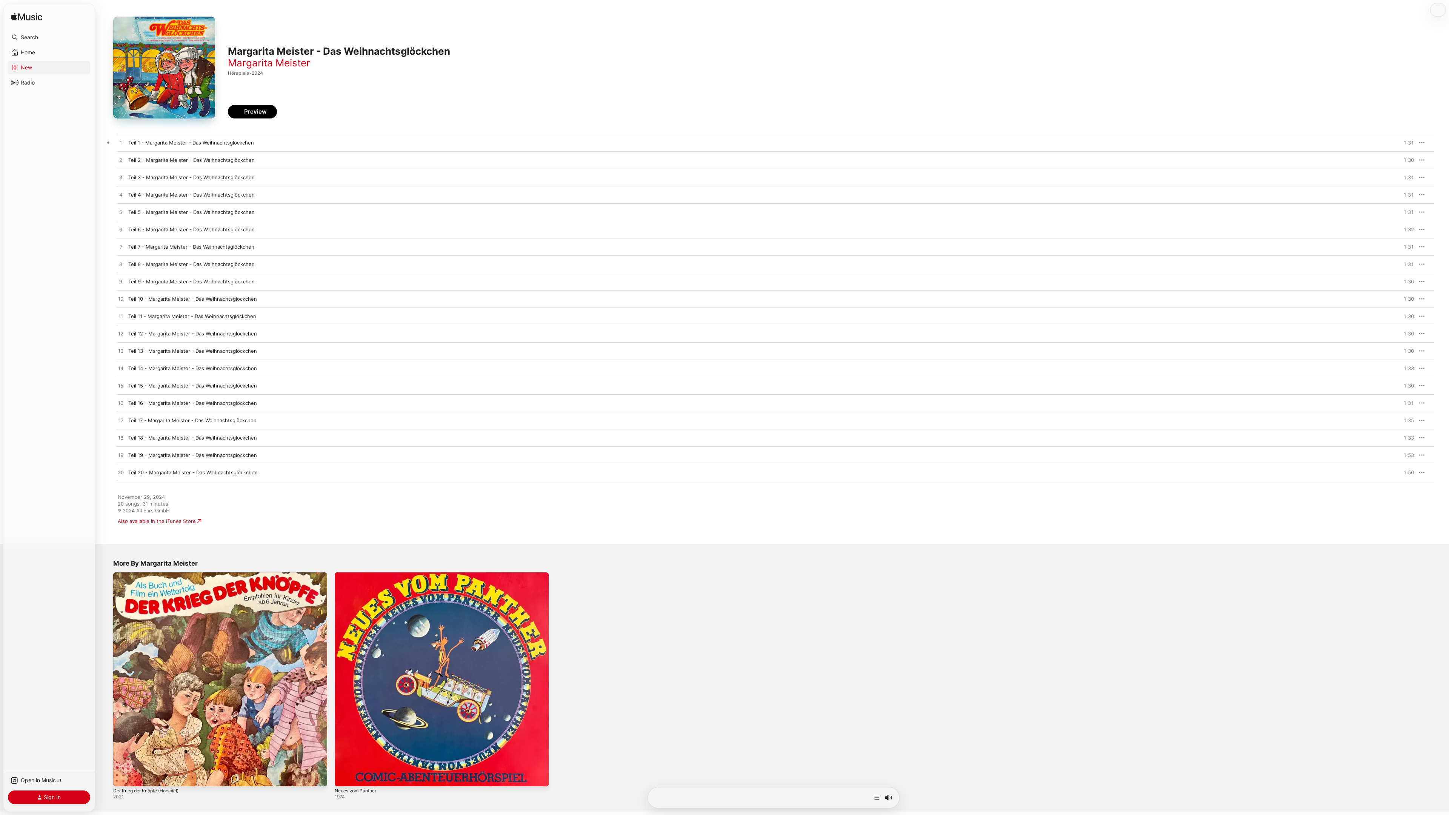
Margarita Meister (269, 63)
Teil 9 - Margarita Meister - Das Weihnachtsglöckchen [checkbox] (191, 281)
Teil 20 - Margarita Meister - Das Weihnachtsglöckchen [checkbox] (193, 472)
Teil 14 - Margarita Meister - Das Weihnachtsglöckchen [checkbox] (192, 368)
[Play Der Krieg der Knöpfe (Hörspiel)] (122, 777)
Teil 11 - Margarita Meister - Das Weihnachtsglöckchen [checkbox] (192, 316)
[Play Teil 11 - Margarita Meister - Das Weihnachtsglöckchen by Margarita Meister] (120, 316)
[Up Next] (876, 797)
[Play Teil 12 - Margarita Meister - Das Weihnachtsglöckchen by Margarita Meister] (120, 334)
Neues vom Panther (358, 575)
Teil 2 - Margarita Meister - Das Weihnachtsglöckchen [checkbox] (191, 160)
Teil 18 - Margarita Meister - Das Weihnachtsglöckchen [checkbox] (192, 438)
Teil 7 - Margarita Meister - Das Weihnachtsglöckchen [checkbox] (191, 247)
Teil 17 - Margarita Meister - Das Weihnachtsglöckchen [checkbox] (192, 420)
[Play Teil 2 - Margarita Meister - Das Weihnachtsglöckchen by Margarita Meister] (120, 160)
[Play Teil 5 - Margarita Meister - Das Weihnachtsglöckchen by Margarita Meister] (120, 212)
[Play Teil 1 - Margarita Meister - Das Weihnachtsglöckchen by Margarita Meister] (120, 143)
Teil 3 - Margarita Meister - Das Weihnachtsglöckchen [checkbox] (191, 177)
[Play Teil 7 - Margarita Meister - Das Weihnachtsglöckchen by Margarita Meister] (120, 247)
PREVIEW (1405, 142)
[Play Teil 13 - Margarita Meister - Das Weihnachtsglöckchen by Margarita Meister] (120, 351)
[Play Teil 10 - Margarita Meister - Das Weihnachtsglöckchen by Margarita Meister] (120, 299)
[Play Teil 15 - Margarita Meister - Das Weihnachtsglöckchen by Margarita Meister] (120, 386)
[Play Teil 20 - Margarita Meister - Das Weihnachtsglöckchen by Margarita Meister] (120, 472)
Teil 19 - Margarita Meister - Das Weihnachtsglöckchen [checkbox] (192, 455)
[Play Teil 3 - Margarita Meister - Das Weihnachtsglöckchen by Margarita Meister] (120, 177)
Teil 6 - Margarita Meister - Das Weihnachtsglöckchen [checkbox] (191, 229)
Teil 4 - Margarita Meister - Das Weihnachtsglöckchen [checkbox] (191, 195)
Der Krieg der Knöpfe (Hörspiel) (150, 575)
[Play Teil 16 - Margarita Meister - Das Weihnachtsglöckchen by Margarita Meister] (120, 403)
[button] (49, 37)
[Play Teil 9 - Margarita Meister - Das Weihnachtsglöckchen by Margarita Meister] (120, 281)
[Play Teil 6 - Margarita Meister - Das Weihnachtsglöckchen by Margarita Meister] (120, 229)
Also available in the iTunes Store (157, 521)
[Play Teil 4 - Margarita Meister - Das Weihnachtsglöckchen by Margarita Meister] (120, 195)
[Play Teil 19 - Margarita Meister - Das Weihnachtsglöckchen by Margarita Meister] (120, 455)
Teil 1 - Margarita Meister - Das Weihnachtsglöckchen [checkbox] (191, 143)
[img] (26, 17)
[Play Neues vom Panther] (344, 777)
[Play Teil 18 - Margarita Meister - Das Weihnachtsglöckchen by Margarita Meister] (120, 438)
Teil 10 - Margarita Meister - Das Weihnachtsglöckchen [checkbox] (192, 299)
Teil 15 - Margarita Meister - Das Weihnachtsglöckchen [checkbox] (192, 386)
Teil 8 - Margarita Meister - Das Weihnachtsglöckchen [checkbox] (191, 264)
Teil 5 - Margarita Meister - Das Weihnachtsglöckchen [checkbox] (191, 212)
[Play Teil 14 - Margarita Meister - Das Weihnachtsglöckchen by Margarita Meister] (120, 368)
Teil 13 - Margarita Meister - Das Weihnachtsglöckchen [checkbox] (192, 351)
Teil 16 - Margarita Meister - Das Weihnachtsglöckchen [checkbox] (192, 403)
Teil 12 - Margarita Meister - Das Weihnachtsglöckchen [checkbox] (192, 334)
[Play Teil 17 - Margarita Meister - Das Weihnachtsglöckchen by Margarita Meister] (120, 420)
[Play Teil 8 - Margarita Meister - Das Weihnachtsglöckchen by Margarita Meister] (120, 264)
